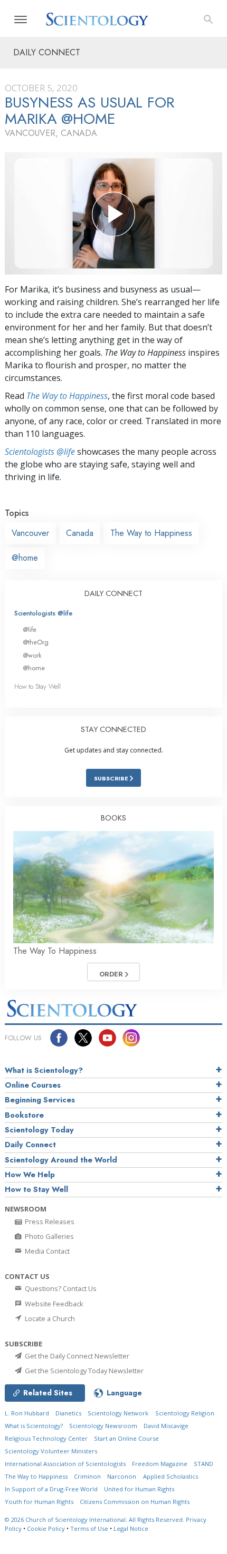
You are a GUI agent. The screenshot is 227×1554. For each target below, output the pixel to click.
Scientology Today (39, 1130)
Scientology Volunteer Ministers (51, 1451)
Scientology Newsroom (103, 1426)
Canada (79, 533)
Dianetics (68, 1413)
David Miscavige (166, 1426)
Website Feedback (53, 1303)
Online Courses (33, 1085)
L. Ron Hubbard (27, 1413)
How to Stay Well (37, 686)
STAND (203, 1464)
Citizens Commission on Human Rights (135, 1502)
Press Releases (48, 1221)
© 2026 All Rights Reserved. (95, 1519)
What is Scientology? (44, 1070)
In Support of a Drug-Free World (51, 1489)
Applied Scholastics (170, 1476)
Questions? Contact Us (60, 1288)
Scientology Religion (184, 1413)
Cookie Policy (46, 1528)
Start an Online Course (126, 1438)
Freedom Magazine (159, 1464)
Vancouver (30, 533)
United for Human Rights (139, 1489)
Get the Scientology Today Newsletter (83, 1370)
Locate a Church (49, 1318)
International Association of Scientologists (65, 1464)
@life (29, 629)
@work (32, 655)
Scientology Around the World (61, 1160)
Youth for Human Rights (39, 1502)
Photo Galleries (48, 1236)
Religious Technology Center (46, 1438)
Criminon (87, 1476)
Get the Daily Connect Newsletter (76, 1356)
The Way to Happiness (67, 396)
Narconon (121, 1476)
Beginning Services (40, 1099)
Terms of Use (89, 1528)
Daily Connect (30, 1144)
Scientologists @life (43, 613)
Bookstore (24, 1115)
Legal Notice (131, 1528)
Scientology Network (118, 1413)
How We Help (30, 1174)
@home (25, 558)
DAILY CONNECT (113, 593)
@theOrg (36, 642)
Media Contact (46, 1251)
